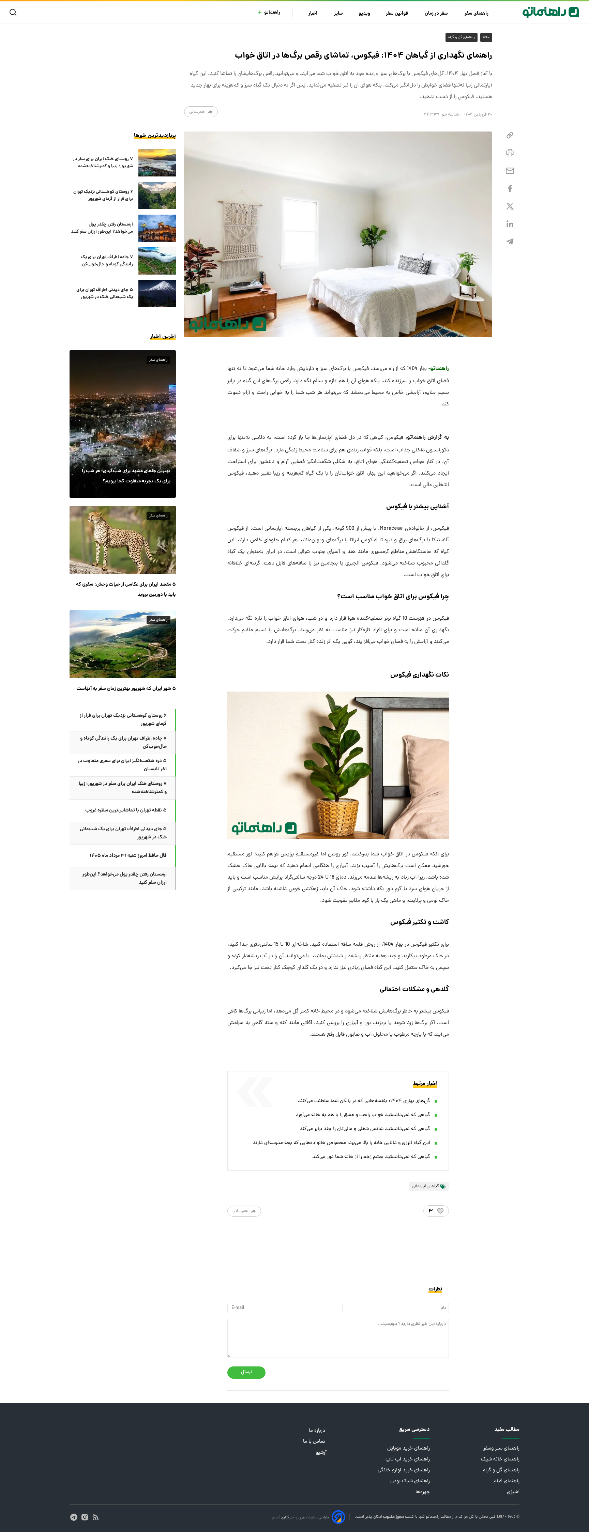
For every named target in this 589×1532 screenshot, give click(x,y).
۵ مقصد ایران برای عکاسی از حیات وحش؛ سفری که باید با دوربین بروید (126, 590)
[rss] (95, 1517)
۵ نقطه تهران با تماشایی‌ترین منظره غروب (126, 810)
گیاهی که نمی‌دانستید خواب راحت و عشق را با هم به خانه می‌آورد (363, 1115)
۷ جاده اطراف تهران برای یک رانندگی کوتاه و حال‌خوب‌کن (107, 261)
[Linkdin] (510, 224)
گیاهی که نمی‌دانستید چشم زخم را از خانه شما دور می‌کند (371, 1157)
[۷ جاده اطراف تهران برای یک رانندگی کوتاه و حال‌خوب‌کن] (157, 261)
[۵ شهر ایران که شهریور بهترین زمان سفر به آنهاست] (123, 644)
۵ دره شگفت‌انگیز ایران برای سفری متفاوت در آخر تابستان (122, 765)
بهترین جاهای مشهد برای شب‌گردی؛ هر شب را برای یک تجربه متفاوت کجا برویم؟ (126, 476)
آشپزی (513, 1492)
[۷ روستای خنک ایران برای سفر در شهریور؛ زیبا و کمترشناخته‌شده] (157, 162)
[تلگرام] (510, 241)
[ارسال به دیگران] (510, 171)
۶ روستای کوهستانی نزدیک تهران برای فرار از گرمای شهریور (103, 195)
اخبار (313, 13)
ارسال (246, 1372)
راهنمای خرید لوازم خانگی (404, 1470)
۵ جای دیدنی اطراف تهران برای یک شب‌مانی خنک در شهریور (104, 294)
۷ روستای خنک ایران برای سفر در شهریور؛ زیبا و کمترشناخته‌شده (103, 163)
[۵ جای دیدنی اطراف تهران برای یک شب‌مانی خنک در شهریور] (157, 293)
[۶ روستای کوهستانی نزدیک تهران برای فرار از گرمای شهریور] (157, 195)
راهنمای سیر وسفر (501, 1449)
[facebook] (510, 188)
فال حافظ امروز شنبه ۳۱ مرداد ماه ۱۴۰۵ (128, 856)
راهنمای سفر (477, 13)
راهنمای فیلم (506, 1481)
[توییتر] (510, 206)
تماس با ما (315, 1442)
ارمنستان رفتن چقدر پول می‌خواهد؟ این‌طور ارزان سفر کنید (102, 228)
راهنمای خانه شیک (500, 1460)
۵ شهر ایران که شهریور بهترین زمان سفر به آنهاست (126, 689)
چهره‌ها (423, 1492)
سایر (338, 13)
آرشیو (321, 1453)
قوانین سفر (397, 13)
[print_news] (510, 153)
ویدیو (364, 13)
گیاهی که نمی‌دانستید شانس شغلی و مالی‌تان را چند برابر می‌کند (365, 1129)
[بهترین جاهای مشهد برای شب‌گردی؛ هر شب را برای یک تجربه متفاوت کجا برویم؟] (123, 423)
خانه (486, 37)
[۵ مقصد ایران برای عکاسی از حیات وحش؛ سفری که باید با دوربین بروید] (123, 540)
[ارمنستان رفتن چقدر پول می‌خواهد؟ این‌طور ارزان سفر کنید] (157, 228)
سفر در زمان (437, 13)
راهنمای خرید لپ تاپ (408, 1460)
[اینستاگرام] (85, 1517)
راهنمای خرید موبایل (408, 1449)
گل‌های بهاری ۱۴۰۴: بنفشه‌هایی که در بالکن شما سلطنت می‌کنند (364, 1101)
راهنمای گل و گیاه (461, 37)
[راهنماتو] (551, 12)
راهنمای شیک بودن (410, 1481)
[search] (14, 12)
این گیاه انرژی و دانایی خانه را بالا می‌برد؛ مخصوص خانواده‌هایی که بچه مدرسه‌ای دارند (341, 1143)
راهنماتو (272, 12)
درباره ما (318, 1431)
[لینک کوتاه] (510, 135)
